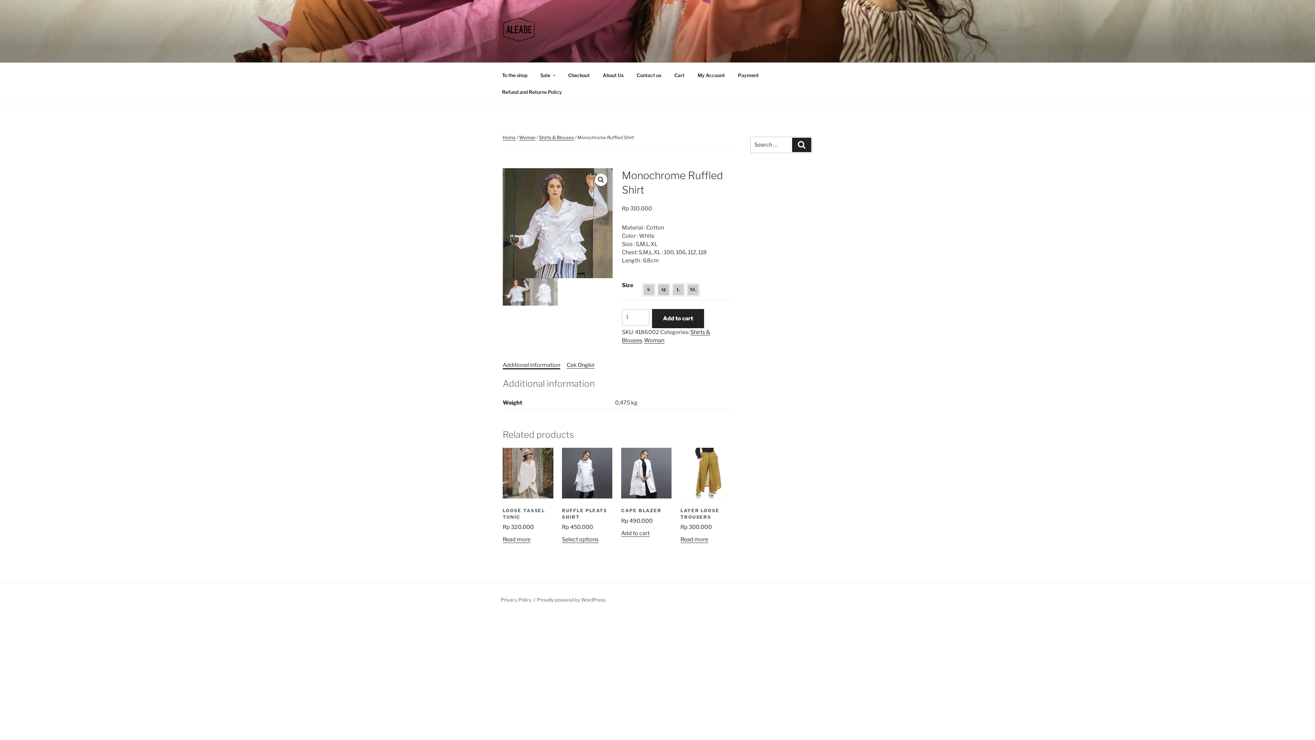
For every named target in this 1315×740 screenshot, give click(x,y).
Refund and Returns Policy (532, 92)
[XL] (693, 289)
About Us (613, 75)
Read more (516, 539)
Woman (527, 137)
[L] (678, 289)
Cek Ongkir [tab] (581, 365)
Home (509, 137)
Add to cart (678, 318)
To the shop (514, 75)
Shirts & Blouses (556, 137)
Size (627, 285)
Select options (580, 539)
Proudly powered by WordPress (571, 600)
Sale (545, 75)
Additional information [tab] (531, 365)
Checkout (579, 75)
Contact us (649, 75)
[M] (663, 289)
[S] (648, 289)
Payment (748, 75)
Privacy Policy (516, 600)
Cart (679, 75)
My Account (711, 75)
